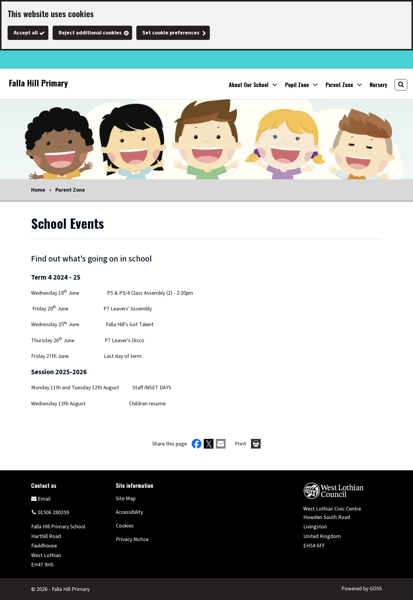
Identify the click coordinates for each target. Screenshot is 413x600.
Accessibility (129, 512)
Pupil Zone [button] (297, 85)
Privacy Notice (132, 539)
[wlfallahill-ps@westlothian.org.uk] (40, 498)
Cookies (125, 526)
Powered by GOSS (361, 588)
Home (38, 190)
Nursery (378, 85)
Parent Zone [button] (339, 85)
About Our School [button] (248, 85)
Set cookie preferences (170, 33)
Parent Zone (70, 190)
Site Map (125, 498)
